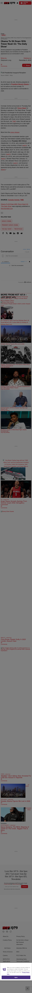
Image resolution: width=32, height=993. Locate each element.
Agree (16, 977)
